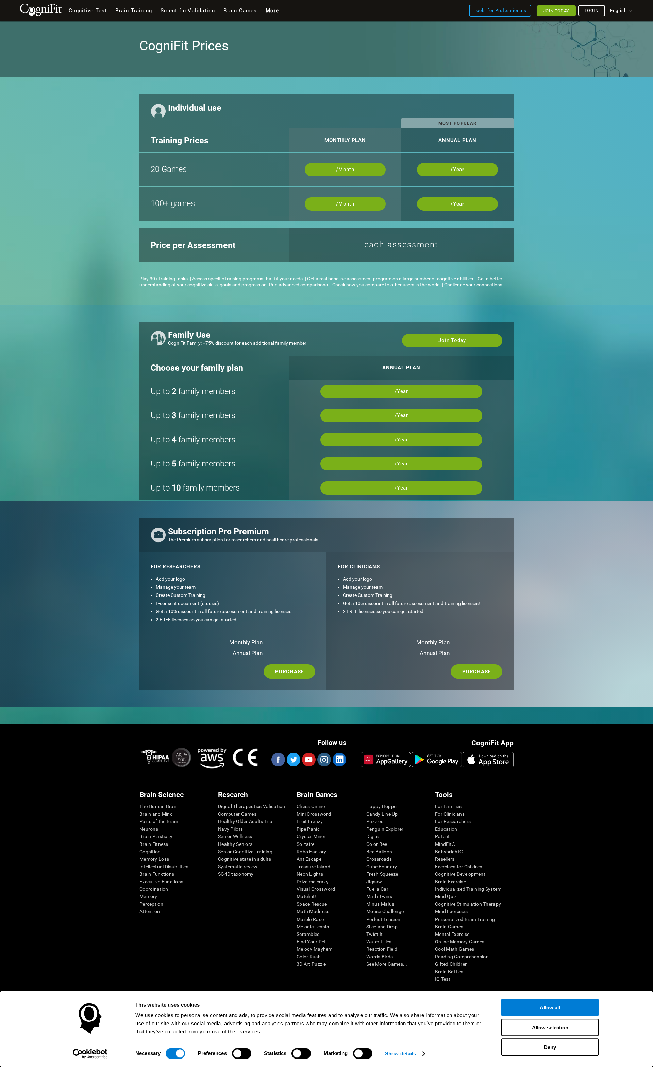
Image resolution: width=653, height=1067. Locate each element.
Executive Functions (161, 881)
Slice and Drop (382, 926)
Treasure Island (313, 866)
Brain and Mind (156, 814)
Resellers (445, 859)
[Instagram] (324, 759)
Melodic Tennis (313, 926)
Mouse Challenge (385, 911)
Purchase (289, 672)
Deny (550, 1047)
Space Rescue (312, 904)
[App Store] (488, 759)
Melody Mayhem (315, 949)
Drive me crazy (313, 881)
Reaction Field (381, 949)
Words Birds (379, 956)
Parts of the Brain (158, 821)
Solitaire (306, 844)
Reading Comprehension (462, 956)
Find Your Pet (311, 941)
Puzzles (374, 821)
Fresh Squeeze (382, 874)
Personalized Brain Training (465, 919)
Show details (400, 1053)
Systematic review (238, 866)
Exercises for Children (458, 866)
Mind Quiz (446, 896)
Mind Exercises (451, 911)
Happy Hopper (382, 806)
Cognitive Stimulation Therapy (468, 904)
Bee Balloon (379, 851)
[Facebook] (278, 759)
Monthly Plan (246, 642)
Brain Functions (156, 874)
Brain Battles (449, 971)
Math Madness (313, 911)
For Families (448, 806)
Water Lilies (378, 941)
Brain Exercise (450, 881)
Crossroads (379, 859)
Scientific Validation (188, 10)
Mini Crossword (314, 814)
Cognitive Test (88, 10)
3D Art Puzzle (311, 964)
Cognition (150, 851)
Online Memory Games (459, 941)
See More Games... (386, 964)
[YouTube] (308, 759)
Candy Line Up (382, 814)
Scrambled (308, 934)
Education (446, 829)
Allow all (550, 1007)
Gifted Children (451, 964)
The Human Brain (158, 806)
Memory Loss (154, 859)
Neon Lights (310, 874)
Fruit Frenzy (310, 821)
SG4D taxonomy (236, 874)
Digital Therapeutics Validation (251, 806)
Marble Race (310, 919)
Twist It (374, 934)
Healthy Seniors (235, 844)
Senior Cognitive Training (245, 851)
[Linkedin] (339, 759)
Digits (372, 836)
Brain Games (449, 926)
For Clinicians (450, 814)
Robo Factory (311, 851)
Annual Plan (248, 653)
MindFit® (445, 844)
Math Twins (379, 896)
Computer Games (237, 814)
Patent (442, 836)
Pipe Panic (308, 829)
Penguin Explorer (384, 829)
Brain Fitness (153, 844)
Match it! (306, 896)
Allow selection (550, 1027)
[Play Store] (437, 759)
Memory (148, 896)
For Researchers (453, 821)
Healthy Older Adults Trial (245, 821)
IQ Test (442, 979)
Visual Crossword (316, 889)
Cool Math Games (454, 949)
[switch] (241, 1053)
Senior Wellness (235, 836)
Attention (149, 911)
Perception (151, 904)
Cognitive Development (460, 874)
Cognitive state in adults (244, 859)
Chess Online (311, 806)
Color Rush (309, 956)
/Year (457, 169)
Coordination (153, 889)
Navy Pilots (230, 829)
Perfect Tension (383, 919)
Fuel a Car (377, 889)
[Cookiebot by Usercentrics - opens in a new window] (90, 1054)
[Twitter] (293, 759)
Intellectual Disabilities (163, 866)
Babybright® (449, 851)
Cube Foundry (381, 866)
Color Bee (376, 844)
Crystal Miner (311, 836)
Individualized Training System (468, 889)
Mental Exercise (452, 934)
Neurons (148, 829)
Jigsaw (374, 881)
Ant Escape (309, 859)
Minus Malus (380, 904)
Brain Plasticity (155, 836)
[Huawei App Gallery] (386, 759)
